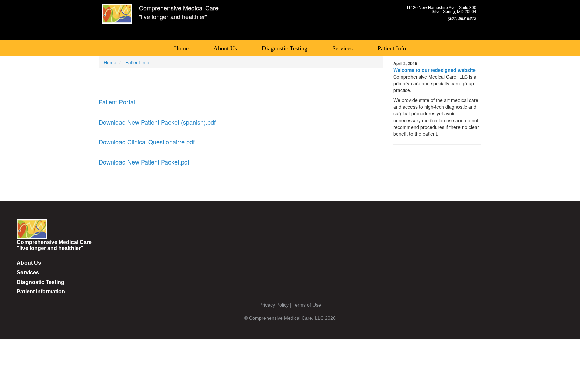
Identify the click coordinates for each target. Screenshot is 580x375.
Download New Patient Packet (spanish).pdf (157, 122)
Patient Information (41, 291)
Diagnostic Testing (284, 48)
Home (181, 48)
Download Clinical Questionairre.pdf (147, 141)
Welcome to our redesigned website (434, 69)
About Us (225, 48)
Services (342, 48)
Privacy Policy (274, 305)
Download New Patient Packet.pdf (144, 161)
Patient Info (392, 48)
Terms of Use (307, 305)
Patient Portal (117, 101)
